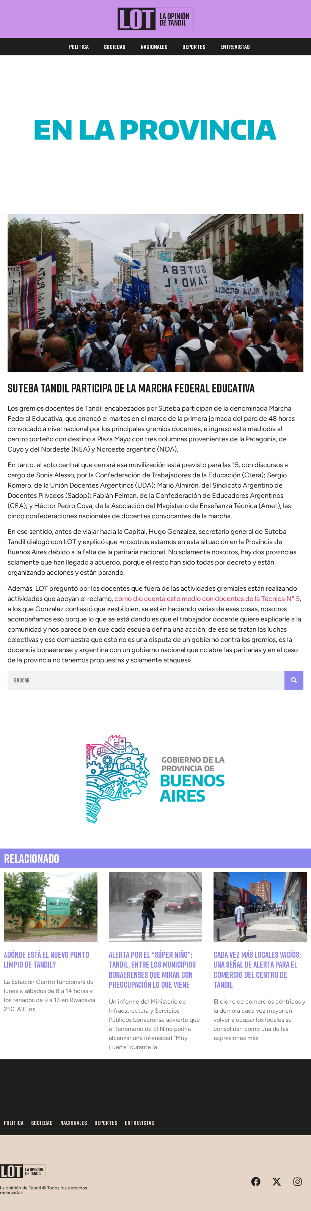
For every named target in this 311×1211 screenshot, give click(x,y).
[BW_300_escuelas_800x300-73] (155, 183)
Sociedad (115, 46)
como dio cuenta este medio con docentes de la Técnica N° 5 (207, 599)
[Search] (293, 680)
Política (79, 46)
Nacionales (154, 46)
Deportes (193, 46)
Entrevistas (235, 46)
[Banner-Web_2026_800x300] (155, 832)
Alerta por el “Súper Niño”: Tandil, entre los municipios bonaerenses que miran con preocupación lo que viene (152, 969)
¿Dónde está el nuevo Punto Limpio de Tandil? (46, 959)
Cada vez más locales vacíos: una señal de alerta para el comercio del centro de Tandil (257, 969)
